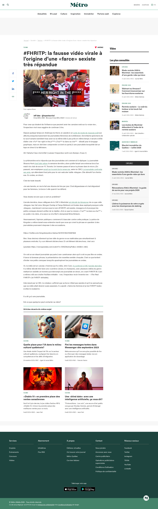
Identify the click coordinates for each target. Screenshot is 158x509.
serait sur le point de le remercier (56, 169)
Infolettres (42, 448)
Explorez (116, 13)
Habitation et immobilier (129, 142)
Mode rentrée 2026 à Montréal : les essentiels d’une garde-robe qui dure (133, 72)
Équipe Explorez (129, 209)
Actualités (42, 13)
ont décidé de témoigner (79, 202)
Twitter (127, 452)
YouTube (127, 464)
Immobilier (89, 13)
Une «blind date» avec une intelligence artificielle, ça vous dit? (84, 398)
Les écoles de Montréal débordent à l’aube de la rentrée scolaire (132, 127)
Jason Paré (40, 412)
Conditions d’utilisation (105, 467)
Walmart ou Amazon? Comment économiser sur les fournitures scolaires (133, 91)
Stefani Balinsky (139, 97)
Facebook (128, 448)
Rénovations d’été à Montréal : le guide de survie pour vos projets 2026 (129, 188)
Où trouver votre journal (76, 452)
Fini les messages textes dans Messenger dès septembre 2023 (82, 346)
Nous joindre (101, 448)
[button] (3, 5)
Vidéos (11, 460)
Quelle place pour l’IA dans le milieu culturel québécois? (42, 346)
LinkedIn (127, 468)
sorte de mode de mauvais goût (86, 132)
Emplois (12, 448)
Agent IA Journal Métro (46, 360)
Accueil (26, 40)
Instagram (128, 456)
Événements (14, 452)
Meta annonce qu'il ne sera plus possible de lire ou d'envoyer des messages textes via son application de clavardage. (83, 354)
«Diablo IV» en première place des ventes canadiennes (41, 398)
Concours (13, 456)
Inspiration (76, 13)
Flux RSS (41, 452)
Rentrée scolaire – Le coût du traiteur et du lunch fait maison (134, 109)
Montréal (125, 121)
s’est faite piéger (41, 163)
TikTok (126, 460)
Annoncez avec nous (104, 452)
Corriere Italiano (73, 460)
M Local (53, 13)
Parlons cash (103, 13)
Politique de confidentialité (106, 471)
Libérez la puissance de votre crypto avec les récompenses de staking (128, 204)
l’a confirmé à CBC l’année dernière (87, 265)
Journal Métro (139, 79)
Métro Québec (72, 456)
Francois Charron (82, 360)
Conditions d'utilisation (65, 505)
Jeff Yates (37, 115)
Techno (40, 40)
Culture (64, 13)
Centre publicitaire (103, 456)
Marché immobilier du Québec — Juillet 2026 (131, 146)
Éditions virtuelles (74, 448)
